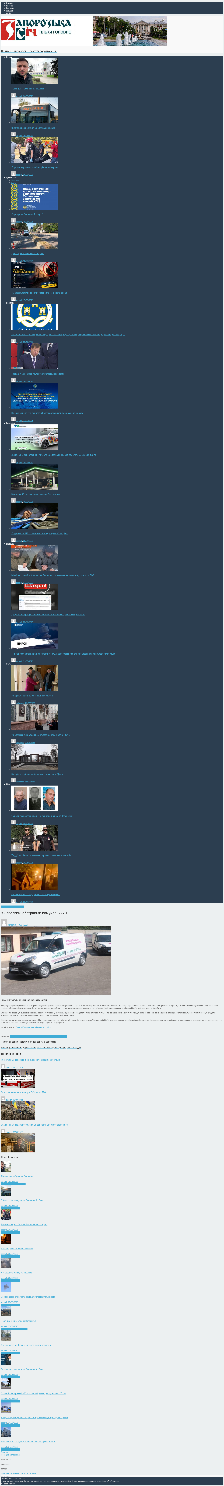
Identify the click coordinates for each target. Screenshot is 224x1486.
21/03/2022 (30, 703)
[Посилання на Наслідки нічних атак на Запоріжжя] (6, 1315)
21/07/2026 (28, 661)
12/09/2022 (18, 1100)
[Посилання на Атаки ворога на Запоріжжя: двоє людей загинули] (6, 1339)
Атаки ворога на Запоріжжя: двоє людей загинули (26, 1345)
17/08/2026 (28, 300)
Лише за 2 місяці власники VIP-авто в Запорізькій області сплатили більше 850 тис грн (54, 455)
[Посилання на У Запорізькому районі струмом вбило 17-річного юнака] (34, 287)
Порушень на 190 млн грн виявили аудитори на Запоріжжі (39, 533)
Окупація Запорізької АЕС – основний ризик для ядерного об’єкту (33, 1393)
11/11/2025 (18, 1067)
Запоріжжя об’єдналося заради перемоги (32, 695)
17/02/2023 (28, 420)
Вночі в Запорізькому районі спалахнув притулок (35, 894)
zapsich (19, 96)
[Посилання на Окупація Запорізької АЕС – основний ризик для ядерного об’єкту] (6, 1388)
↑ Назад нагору (8, 1483)
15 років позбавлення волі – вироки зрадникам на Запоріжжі (41, 816)
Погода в (10, 1454)
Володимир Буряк (30, 1036)
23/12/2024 (28, 342)
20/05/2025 (28, 863)
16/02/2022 (30, 781)
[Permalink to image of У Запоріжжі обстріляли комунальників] (56, 994)
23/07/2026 (28, 622)
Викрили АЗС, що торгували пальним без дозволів (36, 494)
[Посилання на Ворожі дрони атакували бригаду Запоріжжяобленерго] (6, 1291)
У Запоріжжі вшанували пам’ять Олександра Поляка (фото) (40, 735)
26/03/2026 (28, 462)
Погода (4, 1452)
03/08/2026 (28, 583)
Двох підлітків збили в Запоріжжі (27, 253)
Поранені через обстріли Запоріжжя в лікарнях (34, 167)
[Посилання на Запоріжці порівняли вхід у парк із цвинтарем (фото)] (34, 769)
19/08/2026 (28, 222)
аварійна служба (16, 1036)
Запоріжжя (5, 907)
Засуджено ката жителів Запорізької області (23, 1369)
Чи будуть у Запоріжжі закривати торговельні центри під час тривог (34, 1417)
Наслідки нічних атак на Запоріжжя (18, 1321)
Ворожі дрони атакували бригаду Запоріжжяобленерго (28, 1296)
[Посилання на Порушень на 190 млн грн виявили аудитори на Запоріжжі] (34, 528)
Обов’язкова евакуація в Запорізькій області (33, 128)
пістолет (54, 1036)
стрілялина (62, 1036)
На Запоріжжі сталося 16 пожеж (17, 1248)
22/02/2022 (30, 742)
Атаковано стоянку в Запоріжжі (16, 1272)
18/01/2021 (23, 925)
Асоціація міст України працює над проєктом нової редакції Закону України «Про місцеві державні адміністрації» (68, 334)
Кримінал (14, 907)
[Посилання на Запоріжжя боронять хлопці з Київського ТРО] (18, 1119)
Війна (3, 1184)
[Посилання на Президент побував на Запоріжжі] (34, 83)
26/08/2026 (28, 96)
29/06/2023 (28, 381)
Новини (21, 907)
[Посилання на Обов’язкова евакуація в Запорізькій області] (34, 122)
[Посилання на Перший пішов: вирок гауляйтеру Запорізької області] (34, 368)
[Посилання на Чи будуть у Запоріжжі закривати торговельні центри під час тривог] (6, 1412)
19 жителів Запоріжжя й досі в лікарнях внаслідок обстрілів (30, 1059)
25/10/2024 (28, 902)
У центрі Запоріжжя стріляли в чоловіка (33, 1027)
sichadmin (20, 703)
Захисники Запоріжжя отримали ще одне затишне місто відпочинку (34, 1124)
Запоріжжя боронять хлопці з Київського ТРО (23, 1092)
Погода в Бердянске (10, 1473)
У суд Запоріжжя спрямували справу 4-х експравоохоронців (41, 855)
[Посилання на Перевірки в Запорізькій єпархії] (34, 209)
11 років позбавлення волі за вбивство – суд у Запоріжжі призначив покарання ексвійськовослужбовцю (63, 653)
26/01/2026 (28, 541)
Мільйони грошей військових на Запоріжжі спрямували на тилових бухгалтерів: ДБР (52, 575)
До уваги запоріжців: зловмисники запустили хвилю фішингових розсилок (48, 614)
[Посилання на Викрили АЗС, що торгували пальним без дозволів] (34, 489)
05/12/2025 (28, 823)
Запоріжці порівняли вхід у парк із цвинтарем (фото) (37, 774)
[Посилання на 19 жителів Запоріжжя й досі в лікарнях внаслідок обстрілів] (18, 1087)
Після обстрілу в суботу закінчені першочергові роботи (28, 1441)
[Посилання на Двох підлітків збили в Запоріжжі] (34, 248)
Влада (7, 1184)
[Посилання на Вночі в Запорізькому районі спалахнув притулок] (34, 889)
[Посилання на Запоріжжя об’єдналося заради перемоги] (34, 690)
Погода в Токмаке (28, 1473)
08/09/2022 (18, 1132)
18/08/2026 (28, 261)
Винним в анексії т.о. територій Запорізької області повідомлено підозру (47, 413)
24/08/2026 (13, 1374)
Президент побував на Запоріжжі (27, 88)
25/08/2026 (13, 1278)
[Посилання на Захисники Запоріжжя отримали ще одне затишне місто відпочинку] (18, 1151)
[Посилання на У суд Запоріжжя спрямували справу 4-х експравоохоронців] (34, 850)
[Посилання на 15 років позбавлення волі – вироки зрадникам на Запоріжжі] (34, 810)
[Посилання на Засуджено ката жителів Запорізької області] (6, 1364)
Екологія (8, 1329)
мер (49, 1036)
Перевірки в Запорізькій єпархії (27, 214)
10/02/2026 (28, 502)
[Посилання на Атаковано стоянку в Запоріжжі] (6, 1267)
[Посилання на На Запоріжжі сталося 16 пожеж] (6, 1243)
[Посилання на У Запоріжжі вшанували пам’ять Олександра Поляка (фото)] (34, 729)
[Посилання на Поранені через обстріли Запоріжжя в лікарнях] (34, 162)
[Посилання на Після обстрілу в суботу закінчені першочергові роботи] (6, 1436)
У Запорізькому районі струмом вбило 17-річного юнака (39, 292)
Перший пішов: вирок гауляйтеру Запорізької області (37, 373)
